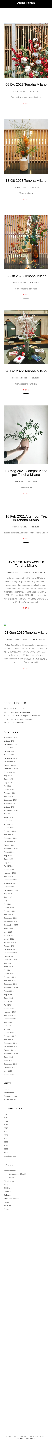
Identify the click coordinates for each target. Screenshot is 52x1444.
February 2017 (10, 1036)
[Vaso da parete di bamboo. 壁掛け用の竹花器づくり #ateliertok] (26, 1398)
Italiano (12, 1178)
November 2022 (11, 842)
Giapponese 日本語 (17, 1174)
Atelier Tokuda (26, 2)
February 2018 (10, 1012)
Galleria (7, 1195)
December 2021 (11, 880)
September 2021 (11, 890)
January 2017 (10, 1040)
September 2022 (11, 849)
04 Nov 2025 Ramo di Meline (16, 709)
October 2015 (10, 1068)
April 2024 (8, 786)
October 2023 (10, 807)
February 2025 (10, 751)
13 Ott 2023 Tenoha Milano (26, 180)
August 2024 (9, 772)
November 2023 (11, 803)
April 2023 (8, 824)
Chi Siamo (8, 1188)
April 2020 (8, 935)
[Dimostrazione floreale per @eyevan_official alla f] (26, 1356)
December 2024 (11, 758)
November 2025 (11, 737)
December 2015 (11, 1064)
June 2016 (8, 1057)
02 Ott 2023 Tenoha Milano (26, 276)
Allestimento (9, 1181)
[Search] (38, 692)
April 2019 (8, 970)
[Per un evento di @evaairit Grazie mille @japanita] (26, 1414)
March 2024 (9, 790)
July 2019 (8, 963)
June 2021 (8, 897)
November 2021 (11, 883)
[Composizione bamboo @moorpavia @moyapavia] (26, 1269)
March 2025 (9, 748)
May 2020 (8, 932)
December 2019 (11, 949)
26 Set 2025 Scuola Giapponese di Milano (22, 716)
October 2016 (10, 1050)
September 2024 (11, 769)
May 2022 (8, 863)
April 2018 (8, 1005)
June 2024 (8, 779)
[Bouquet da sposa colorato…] (26, 1255)
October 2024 (10, 765)
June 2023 (8, 817)
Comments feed (10, 1096)
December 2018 (11, 984)
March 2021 (9, 908)
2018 (6, 1125)
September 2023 (11, 810)
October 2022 (10, 845)
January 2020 (10, 946)
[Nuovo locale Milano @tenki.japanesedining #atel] (26, 1279)
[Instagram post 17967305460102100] (26, 1250)
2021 (29, 481)
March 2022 (9, 869)
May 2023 (8, 821)
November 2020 (11, 922)
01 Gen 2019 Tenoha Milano (26, 632)
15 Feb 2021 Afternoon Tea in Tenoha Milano (26, 518)
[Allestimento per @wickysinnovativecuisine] (26, 1325)
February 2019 (10, 977)
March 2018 (9, 1008)
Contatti (7, 1192)
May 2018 (8, 1001)
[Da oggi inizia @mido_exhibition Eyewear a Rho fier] (26, 1376)
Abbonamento (10, 1171)
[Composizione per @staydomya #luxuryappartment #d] (26, 1294)
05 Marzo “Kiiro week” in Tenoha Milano (26, 563)
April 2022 (8, 866)
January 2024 (10, 796)
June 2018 (8, 998)
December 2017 (11, 1019)
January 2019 (10, 981)
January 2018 (10, 1015)
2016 (6, 1118)
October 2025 (10, 741)
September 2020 (11, 925)
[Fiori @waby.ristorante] (26, 1287)
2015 (6, 1114)
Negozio (7, 1205)
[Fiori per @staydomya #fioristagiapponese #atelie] (26, 1332)
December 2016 (11, 1043)
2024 (6, 1146)
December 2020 (11, 918)
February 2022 (10, 873)
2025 (6, 1149)
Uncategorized (38, 572)
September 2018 (11, 988)
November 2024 (11, 762)
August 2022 (9, 852)
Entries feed (9, 1093)
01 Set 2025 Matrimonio (14, 723)
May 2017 (8, 1026)
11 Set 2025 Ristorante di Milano (18, 719)
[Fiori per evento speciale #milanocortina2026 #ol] (26, 1342)
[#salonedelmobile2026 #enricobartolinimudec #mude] (26, 1306)
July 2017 (8, 1022)
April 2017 (8, 1029)
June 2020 (8, 929)
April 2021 (8, 904)
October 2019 (10, 956)
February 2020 (10, 942)
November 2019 (11, 953)
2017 (6, 1121)
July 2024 (8, 776)
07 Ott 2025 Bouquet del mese (17, 712)
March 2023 (9, 828)
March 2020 (9, 939)
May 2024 (8, 783)
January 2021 (10, 915)
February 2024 (10, 793)
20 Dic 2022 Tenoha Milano (26, 371)
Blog (37, 91)
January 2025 (10, 755)
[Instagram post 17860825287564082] (26, 1321)
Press (6, 1209)
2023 (32, 91)
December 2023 (11, 800)
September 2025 (11, 744)
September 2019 (11, 960)
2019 (23, 572)
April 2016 (8, 1061)
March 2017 (9, 1033)
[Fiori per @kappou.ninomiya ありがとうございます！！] (26, 1261)
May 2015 (8, 1071)
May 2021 (8, 901)
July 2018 (8, 995)
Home (6, 1202)
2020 (6, 1132)
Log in (6, 1089)
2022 (32, 378)
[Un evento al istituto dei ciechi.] (26, 1300)
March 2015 (9, 1074)
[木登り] (26, 1389)
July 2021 (8, 894)
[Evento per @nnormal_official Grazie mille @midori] (26, 1314)
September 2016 (11, 1054)
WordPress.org (10, 1100)
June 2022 (8, 859)
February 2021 (10, 911)
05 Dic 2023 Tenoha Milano (26, 84)
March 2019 (9, 974)
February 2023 (10, 831)
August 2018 (9, 991)
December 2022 (11, 838)
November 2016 (11, 1047)
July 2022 (8, 856)
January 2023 (10, 835)
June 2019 (8, 967)
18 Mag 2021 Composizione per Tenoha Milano (26, 472)
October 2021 (10, 887)
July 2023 (8, 814)
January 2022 (10, 876)
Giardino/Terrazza (11, 1199)
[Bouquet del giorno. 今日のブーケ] (26, 1405)
